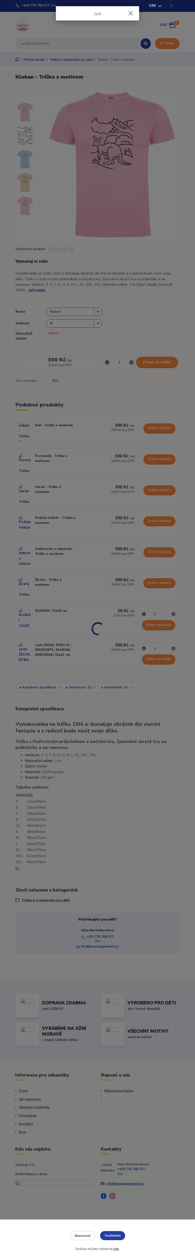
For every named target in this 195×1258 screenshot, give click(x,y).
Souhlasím (113, 1235)
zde (116, 1249)
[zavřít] (130, 13)
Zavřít (97, 13)
